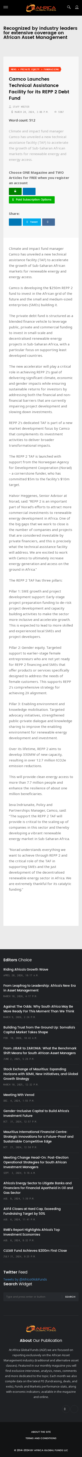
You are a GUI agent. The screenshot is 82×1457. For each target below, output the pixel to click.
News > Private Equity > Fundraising (35, 69)
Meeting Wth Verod (18, 1095)
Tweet (34, 222)
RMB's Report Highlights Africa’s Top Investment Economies (31, 1232)
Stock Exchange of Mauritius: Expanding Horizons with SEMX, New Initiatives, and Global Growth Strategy (40, 1074)
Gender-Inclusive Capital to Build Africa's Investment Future (36, 1113)
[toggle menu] (5, 7)
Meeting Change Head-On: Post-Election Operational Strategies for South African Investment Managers (36, 1162)
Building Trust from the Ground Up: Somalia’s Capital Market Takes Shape (39, 1030)
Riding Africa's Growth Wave (25, 969)
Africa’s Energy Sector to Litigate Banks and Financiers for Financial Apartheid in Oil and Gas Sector (38, 1188)
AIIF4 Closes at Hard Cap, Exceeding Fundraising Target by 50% (32, 1211)
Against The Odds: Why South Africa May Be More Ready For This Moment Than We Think (38, 1009)
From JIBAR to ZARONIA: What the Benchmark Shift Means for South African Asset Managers (40, 1051)
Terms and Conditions (41, 1438)
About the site (41, 1432)
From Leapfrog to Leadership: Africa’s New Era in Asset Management (39, 988)
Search (70, 1297)
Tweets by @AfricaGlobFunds (25, 1279)
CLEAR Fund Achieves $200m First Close (35, 1250)
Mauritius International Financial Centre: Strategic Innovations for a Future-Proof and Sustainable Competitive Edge (38, 1136)
